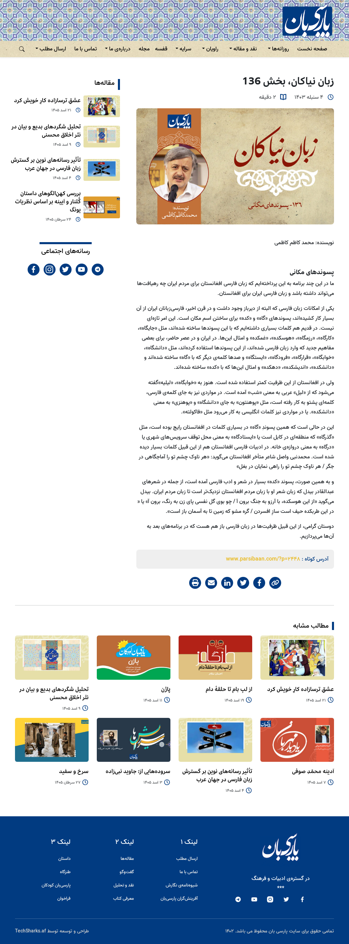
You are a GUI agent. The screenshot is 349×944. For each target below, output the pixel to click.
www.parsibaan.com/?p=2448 (263, 559)
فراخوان (64, 898)
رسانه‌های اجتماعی (65, 251)
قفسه (161, 49)
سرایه (185, 49)
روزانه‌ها (280, 49)
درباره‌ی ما (120, 49)
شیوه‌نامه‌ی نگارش (182, 885)
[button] (22, 49)
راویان (212, 49)
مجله (144, 49)
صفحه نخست (312, 49)
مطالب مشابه (311, 625)
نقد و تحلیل (123, 885)
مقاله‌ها (104, 83)
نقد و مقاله (245, 49)
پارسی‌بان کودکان (56, 885)
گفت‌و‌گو (127, 872)
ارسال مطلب (53, 49)
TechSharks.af (30, 931)
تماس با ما (85, 49)
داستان (64, 858)
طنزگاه (65, 872)
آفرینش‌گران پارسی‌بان (179, 898)
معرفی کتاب (123, 898)
